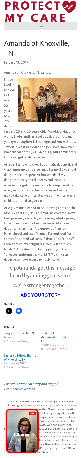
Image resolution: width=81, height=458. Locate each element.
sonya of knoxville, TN (19, 333)
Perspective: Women (19, 389)
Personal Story (29, 384)
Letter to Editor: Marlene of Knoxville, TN (54, 337)
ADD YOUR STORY (40, 295)
